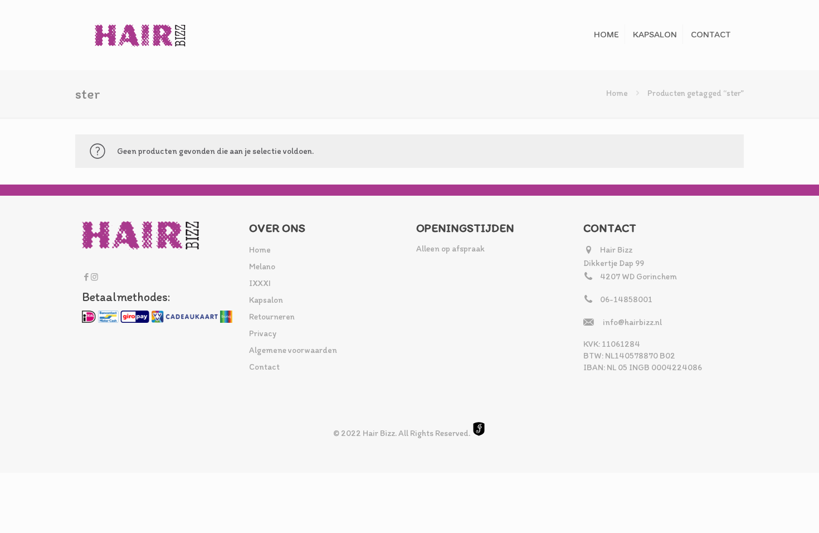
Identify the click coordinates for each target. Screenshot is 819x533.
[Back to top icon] (765, 510)
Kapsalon (266, 300)
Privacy (262, 333)
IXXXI (260, 283)
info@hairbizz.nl (632, 322)
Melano (262, 266)
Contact (264, 367)
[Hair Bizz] (140, 35)
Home (617, 93)
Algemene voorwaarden (293, 350)
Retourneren (272, 317)
